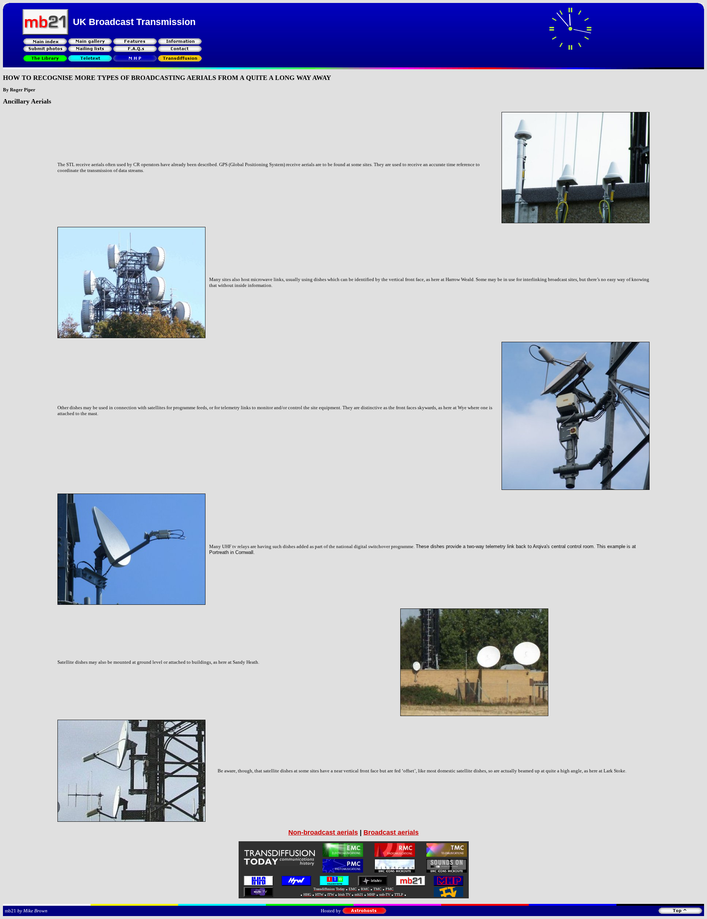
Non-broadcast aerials (323, 832)
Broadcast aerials (391, 832)
